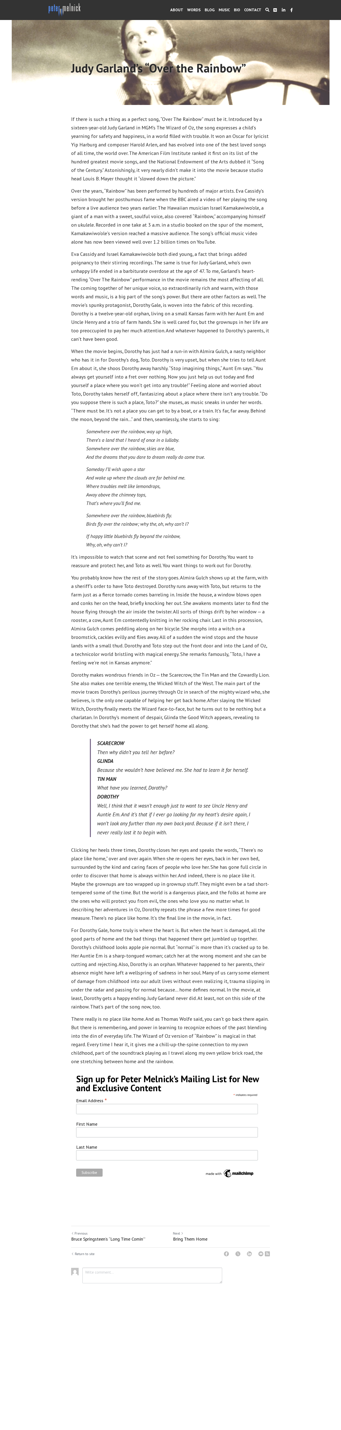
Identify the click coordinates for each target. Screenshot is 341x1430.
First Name (86, 1124)
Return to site (85, 1254)
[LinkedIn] (249, 1253)
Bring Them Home (190, 1239)
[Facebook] (226, 1253)
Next (176, 1233)
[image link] (65, 9)
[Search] (267, 10)
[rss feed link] (267, 1253)
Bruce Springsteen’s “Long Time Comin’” (108, 1239)
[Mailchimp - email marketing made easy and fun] (229, 1177)
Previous (81, 1233)
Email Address (91, 1100)
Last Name (86, 1147)
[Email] (260, 1253)
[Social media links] (275, 10)
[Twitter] (237, 1253)
